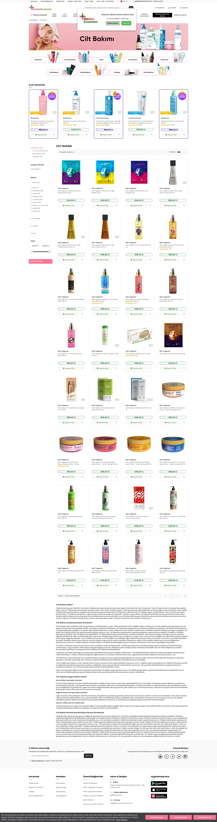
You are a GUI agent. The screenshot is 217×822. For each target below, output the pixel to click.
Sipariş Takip (61, 787)
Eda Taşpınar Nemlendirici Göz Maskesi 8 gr (137, 192)
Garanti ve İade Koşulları (93, 804)
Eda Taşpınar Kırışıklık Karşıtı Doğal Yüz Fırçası (71, 409)
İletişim (31, 791)
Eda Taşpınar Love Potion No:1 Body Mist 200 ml (71, 300)
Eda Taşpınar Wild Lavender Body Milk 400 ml (104, 572)
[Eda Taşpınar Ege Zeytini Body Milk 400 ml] (173, 552)
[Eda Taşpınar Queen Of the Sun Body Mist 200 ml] (173, 280)
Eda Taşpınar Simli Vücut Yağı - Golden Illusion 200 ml (69, 246)
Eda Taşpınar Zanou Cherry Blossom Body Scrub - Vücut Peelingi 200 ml (68, 463)
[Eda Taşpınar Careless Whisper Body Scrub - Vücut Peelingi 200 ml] (105, 443)
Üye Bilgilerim (61, 796)
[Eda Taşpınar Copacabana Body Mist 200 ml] (71, 497)
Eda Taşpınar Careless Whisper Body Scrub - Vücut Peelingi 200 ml (105, 463)
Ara (131, 8)
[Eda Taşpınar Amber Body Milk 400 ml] (71, 552)
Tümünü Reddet (180, 817)
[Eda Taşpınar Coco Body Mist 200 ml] (139, 226)
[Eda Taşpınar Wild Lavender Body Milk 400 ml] (105, 552)
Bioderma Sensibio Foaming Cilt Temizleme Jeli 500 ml (42, 122)
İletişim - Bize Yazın (74, 1)
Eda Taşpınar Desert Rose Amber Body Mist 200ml (172, 246)
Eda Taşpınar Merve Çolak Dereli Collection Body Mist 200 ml (104, 517)
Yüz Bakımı (37, 157)
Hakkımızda (60, 1)
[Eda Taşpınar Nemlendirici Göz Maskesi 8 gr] (139, 172)
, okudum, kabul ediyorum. (47, 761)
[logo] (40, 7)
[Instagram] (185, 758)
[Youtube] (160, 758)
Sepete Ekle (42, 135)
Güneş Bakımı (75, 15)
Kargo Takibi (89, 1)
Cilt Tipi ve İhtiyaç (40, 151)
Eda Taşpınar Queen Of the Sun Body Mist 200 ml (171, 300)
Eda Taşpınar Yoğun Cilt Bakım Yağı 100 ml (105, 355)
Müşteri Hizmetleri (36, 787)
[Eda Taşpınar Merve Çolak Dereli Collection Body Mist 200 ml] (105, 497)
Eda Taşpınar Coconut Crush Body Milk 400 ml (172, 517)
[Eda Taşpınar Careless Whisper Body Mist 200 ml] (139, 280)
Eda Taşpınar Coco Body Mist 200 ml (138, 246)
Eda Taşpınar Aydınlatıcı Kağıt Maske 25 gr (103, 192)
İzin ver (126, 23)
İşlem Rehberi (88, 800)
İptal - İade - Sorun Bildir (105, 1)
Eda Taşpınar (63, 188)
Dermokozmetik (180, 15)
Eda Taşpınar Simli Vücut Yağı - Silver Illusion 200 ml (171, 192)
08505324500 (115, 795)
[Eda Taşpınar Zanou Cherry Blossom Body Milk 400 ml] (139, 552)
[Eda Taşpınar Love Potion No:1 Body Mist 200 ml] (71, 280)
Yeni (34, 233)
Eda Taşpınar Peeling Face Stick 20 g (138, 409)
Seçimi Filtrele (37, 261)
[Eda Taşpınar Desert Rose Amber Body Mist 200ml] (173, 226)
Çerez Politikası (121, 820)
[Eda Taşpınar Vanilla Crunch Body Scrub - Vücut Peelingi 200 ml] (173, 389)
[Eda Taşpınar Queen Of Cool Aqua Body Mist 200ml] (105, 280)
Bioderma (35, 118)
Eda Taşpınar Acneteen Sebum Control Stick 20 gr (137, 517)
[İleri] (181, 595)
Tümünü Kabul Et (204, 817)
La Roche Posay (102, 118)
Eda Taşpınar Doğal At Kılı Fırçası (138, 354)
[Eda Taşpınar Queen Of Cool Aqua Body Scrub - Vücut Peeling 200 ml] (173, 443)
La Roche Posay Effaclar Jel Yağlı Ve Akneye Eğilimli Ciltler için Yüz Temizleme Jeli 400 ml (108, 122)
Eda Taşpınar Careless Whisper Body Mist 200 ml (137, 300)
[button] (104, 140)
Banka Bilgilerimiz (47, 1)
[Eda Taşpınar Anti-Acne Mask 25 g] (173, 335)
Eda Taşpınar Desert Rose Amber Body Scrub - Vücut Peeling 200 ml (138, 463)
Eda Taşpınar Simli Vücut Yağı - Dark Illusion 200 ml (103, 246)
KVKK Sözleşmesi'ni (38, 761)
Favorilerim (60, 783)
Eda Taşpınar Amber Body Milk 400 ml (71, 572)
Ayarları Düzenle (156, 817)
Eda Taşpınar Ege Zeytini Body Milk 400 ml (172, 572)
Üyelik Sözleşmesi (90, 783)
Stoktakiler (36, 219)
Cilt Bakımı (64, 15)
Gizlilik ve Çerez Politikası (93, 796)
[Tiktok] (179, 758)
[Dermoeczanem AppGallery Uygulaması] (163, 796)
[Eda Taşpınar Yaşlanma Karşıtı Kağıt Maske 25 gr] (71, 172)
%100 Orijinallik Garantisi (93, 787)
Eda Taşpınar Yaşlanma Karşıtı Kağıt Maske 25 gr (69, 192)
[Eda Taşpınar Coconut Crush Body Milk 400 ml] (173, 497)
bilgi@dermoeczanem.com (121, 803)
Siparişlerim (60, 791)
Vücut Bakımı (38, 154)
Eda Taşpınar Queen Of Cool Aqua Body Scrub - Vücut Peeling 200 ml (172, 463)
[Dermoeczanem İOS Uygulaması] (163, 790)
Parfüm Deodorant (144, 15)
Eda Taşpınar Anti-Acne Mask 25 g (172, 354)
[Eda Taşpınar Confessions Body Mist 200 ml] (71, 335)
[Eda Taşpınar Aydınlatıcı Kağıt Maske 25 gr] (105, 172)
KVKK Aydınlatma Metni (92, 791)
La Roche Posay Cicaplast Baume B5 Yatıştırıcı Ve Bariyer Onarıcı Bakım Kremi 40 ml (140, 122)
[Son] (185, 595)
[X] (166, 758)
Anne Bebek (54, 15)
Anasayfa (34, 1)
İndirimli (35, 226)
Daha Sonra (112, 23)
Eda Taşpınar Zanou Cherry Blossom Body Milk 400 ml (136, 572)
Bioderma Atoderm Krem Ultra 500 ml (74, 122)
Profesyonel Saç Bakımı (162, 15)
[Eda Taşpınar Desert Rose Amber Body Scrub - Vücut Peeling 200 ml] (139, 443)
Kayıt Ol (88, 756)
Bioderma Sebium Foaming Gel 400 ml (172, 122)
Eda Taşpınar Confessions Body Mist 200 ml (70, 355)
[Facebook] (173, 758)
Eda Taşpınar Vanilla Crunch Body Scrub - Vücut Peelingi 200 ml (172, 409)
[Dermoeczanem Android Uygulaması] (163, 783)
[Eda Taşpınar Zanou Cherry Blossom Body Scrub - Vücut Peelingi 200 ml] (71, 443)
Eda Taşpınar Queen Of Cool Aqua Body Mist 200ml (104, 300)
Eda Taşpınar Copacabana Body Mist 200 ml (70, 517)
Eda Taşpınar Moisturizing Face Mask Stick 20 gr (103, 409)
